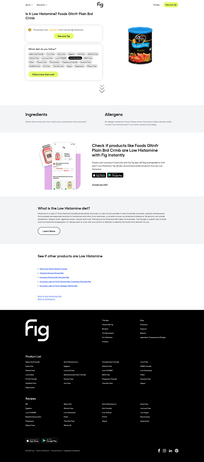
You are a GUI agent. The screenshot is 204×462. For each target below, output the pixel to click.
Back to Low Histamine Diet (50, 296)
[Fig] (100, 5)
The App (156, 5)
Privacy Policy (56, 451)
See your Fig (171, 5)
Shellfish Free (34, 66)
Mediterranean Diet (33, 417)
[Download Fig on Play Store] (50, 440)
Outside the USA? (100, 185)
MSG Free (88, 58)
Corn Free (50, 54)
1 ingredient (53, 30)
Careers (105, 341)
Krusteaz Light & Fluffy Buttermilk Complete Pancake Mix (65, 281)
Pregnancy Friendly (69, 62)
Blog (142, 320)
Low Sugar (144, 412)
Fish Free (81, 54)
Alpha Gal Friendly (36, 54)
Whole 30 (67, 425)
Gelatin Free (93, 54)
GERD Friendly (145, 366)
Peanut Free (42, 62)
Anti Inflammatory (71, 362)
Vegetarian (79, 66)
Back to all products (46, 299)
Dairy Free (61, 54)
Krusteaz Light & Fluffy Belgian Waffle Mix (58, 286)
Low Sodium (107, 412)
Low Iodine (30, 374)
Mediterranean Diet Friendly (75, 374)
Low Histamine (75, 58)
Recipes (105, 329)
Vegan (69, 66)
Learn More (49, 231)
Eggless (71, 54)
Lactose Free (47, 58)
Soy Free (46, 66)
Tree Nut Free (58, 66)
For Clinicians (107, 337)
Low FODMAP (61, 58)
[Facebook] (159, 450)
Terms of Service (42, 451)
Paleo (31, 62)
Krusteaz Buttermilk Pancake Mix (54, 277)
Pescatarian (54, 62)
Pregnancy (30, 421)
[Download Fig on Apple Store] (33, 440)
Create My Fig (107, 324)
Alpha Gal (67, 404)
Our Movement (108, 333)
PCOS (104, 417)
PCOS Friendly (31, 379)
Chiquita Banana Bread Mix (52, 273)
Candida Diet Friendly (110, 362)
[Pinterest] (176, 450)
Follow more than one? (43, 74)
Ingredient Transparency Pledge (153, 337)
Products (143, 324)
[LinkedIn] (170, 450)
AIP (27, 404)
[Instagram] (164, 450)
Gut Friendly (107, 408)
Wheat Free (91, 66)
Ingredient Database (72, 451)
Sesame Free (85, 62)
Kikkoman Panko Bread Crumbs (53, 269)
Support (143, 329)
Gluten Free (34, 58)
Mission (143, 333)
